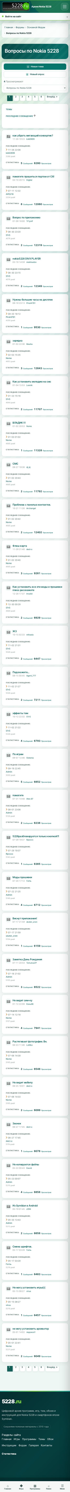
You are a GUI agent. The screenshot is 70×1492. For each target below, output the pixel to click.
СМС (15, 463)
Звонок (17, 1123)
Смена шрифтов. (22, 1246)
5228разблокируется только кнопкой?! (36, 836)
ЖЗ (15, 631)
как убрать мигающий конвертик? (33, 135)
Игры (17, 1439)
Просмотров (46, 163)
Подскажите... (21, 672)
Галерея (34, 1445)
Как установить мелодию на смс (32, 381)
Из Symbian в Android (25, 1205)
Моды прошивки (22, 877)
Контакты (46, 1445)
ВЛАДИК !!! (19, 422)
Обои (50, 1439)
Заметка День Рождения (27, 959)
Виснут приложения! (25, 918)
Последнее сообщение (20, 116)
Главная (6, 1439)
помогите (18, 795)
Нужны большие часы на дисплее (33, 299)
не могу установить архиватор (31, 1328)
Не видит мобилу (23, 1082)
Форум (23, 1445)
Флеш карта (20, 545)
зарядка (17, 340)
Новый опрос (37, 74)
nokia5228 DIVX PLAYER (27, 258)
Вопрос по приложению (26, 217)
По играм (18, 754)
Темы (9, 109)
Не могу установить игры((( (29, 1287)
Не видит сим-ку (22, 1000)
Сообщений (28, 163)
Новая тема (37, 66)
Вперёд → (52, 96)
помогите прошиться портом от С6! (33, 176)
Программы (29, 1439)
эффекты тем (20, 713)
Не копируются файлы (26, 1164)
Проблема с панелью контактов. (32, 504)
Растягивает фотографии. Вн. (30, 1041)
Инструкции (9, 1445)
